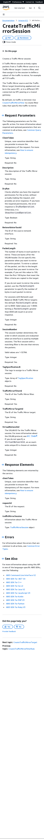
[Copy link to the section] (2, 115)
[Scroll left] (12, 8)
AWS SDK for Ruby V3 (15, 607)
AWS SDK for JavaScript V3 (18, 593)
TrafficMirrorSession (19, 527)
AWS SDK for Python (15, 603)
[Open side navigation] (3, 14)
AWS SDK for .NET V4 (15, 579)
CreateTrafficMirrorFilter (13, 102)
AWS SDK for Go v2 (14, 586)
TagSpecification (25, 378)
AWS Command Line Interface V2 (21, 575)
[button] (10, 51)
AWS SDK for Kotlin (14, 596)
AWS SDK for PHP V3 (15, 600)
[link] (37, 20)
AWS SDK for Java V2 (15, 589)
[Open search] (39, 8)
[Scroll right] (34, 8)
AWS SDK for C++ (14, 582)
